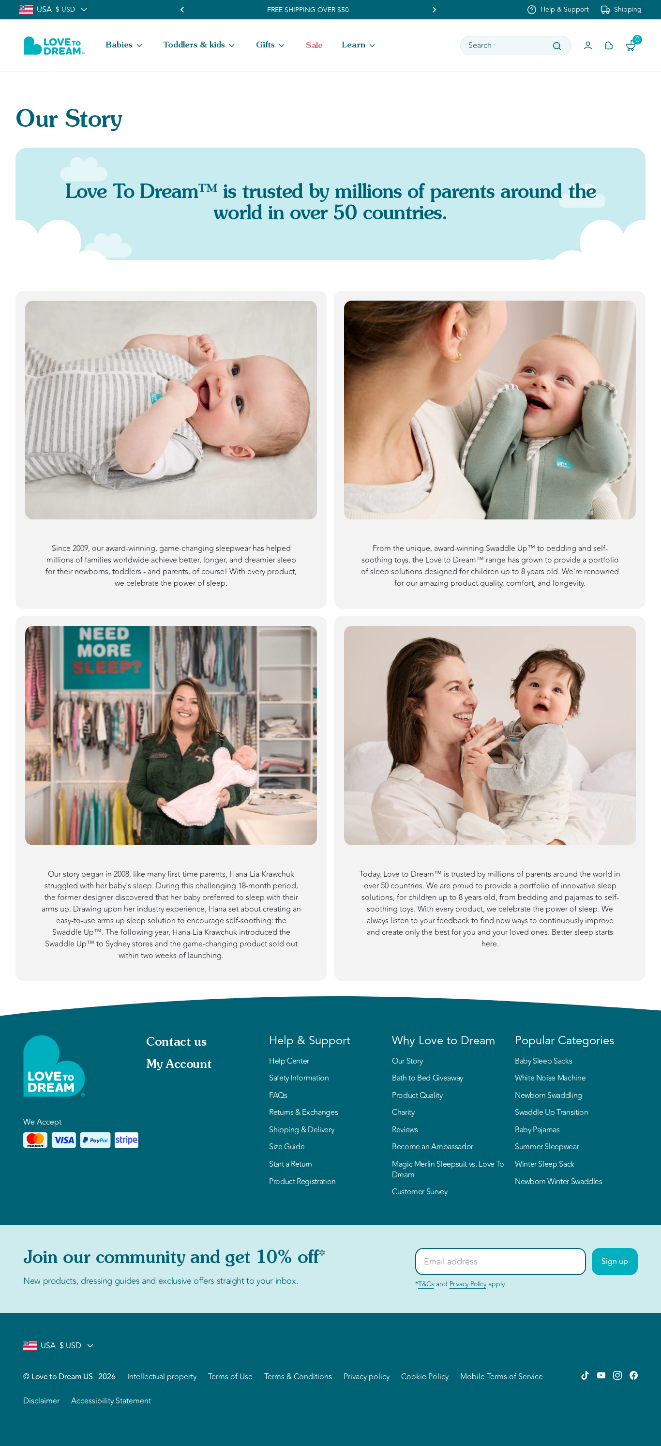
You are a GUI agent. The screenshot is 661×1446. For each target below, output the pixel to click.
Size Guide (286, 1147)
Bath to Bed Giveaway (427, 1078)
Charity (403, 1113)
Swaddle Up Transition (551, 1113)
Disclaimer (41, 1401)
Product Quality (417, 1096)
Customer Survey (420, 1192)
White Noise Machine (550, 1078)
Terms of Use (230, 1377)
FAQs (278, 1096)
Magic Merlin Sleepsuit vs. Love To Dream (448, 1169)
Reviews (405, 1130)
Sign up (614, 1261)
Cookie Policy (425, 1377)
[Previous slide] (182, 10)
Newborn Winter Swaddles (558, 1182)
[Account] (588, 45)
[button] (125, 45)
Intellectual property (161, 1377)
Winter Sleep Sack (544, 1164)
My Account (178, 1065)
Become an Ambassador (432, 1147)
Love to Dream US (61, 1377)
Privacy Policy (468, 1284)
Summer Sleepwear (547, 1147)
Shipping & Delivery (301, 1130)
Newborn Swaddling (548, 1096)
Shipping (628, 9)
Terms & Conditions (298, 1377)
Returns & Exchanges (303, 1113)
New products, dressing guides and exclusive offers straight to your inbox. (160, 1281)
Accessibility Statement (111, 1401)
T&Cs (426, 1284)
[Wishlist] (609, 45)
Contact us (176, 1043)
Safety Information (299, 1078)
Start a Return (290, 1164)
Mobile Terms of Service (501, 1377)
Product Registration (302, 1182)
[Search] (557, 46)
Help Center (289, 1061)
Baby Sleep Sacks (543, 1061)
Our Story (407, 1061)
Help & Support (565, 9)
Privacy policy (367, 1377)
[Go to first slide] (434, 10)
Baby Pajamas (537, 1130)
